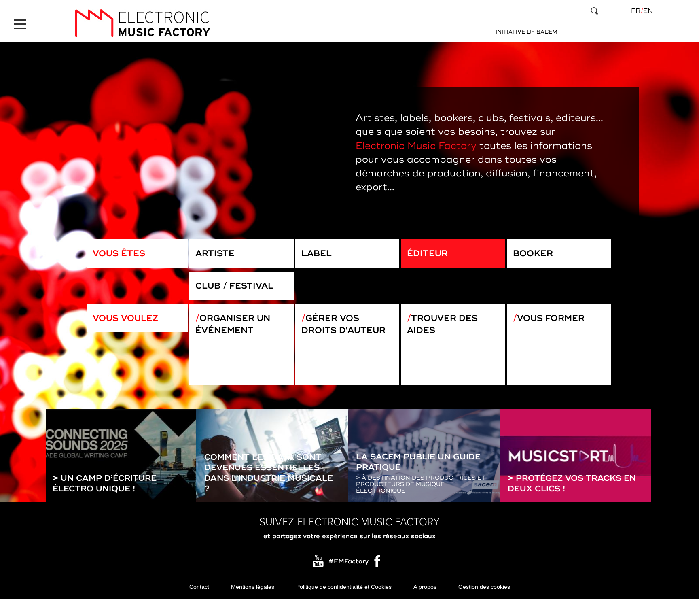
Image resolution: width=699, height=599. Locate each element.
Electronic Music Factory (416, 146)
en (648, 11)
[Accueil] (142, 23)
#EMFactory (348, 561)
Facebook (378, 563)
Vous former (551, 318)
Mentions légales (252, 587)
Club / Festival (234, 285)
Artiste (215, 253)
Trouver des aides (442, 324)
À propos (424, 587)
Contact (199, 587)
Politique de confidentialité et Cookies (344, 587)
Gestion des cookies (484, 587)
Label (316, 253)
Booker (533, 253)
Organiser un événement (232, 324)
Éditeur (427, 253)
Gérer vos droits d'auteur (343, 324)
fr (635, 11)
